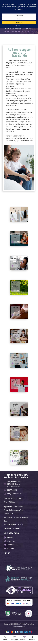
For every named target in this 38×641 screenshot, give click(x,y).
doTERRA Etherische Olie (21, 28)
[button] (19, 556)
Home (7, 28)
